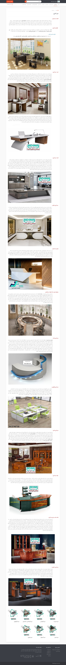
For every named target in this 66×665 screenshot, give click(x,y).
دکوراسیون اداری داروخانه (56, 649)
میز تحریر (56, 637)
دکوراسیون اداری (34, 4)
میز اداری (55, 4)
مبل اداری (47, 4)
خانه (58, 4)
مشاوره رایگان (9, 1)
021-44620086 (9, 4)
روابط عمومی (24, 4)
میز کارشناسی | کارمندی (27, 621)
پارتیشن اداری (29, 4)
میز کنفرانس (42, 621)
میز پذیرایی (30, 637)
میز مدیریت (56, 621)
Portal (53, 663)
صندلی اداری (51, 4)
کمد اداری (39, 4)
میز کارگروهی (16, 621)
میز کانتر (43, 4)
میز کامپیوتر (43, 637)
